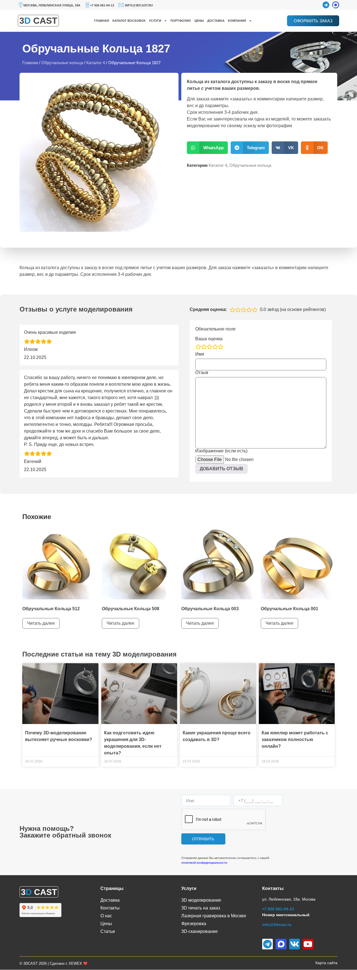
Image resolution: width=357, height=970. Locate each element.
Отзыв (201, 372)
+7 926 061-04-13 (102, 5)
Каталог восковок (129, 20)
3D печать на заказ (200, 908)
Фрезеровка (193, 923)
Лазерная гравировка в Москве (213, 915)
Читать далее (41, 623)
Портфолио (180, 20)
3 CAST (38, 21)
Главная (101, 20)
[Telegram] (325, 4)
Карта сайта (326, 963)
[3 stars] (209, 346)
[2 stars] (204, 346)
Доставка (216, 20)
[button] (207, 147)
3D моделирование (201, 900)
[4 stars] (215, 346)
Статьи (107, 931)
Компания (237, 20)
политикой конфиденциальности (204, 862)
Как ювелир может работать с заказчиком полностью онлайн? (295, 739)
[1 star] (198, 346)
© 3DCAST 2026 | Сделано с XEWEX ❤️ (54, 963)
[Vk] (294, 944)
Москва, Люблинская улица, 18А (51, 5)
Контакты (110, 908)
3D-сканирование (199, 931)
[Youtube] (308, 944)
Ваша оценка (209, 339)
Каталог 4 (95, 63)
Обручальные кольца (62, 63)
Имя (199, 354)
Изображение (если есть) (221, 451)
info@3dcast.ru (139, 5)
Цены (199, 20)
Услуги (155, 20)
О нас (106, 915)
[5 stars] (220, 346)
